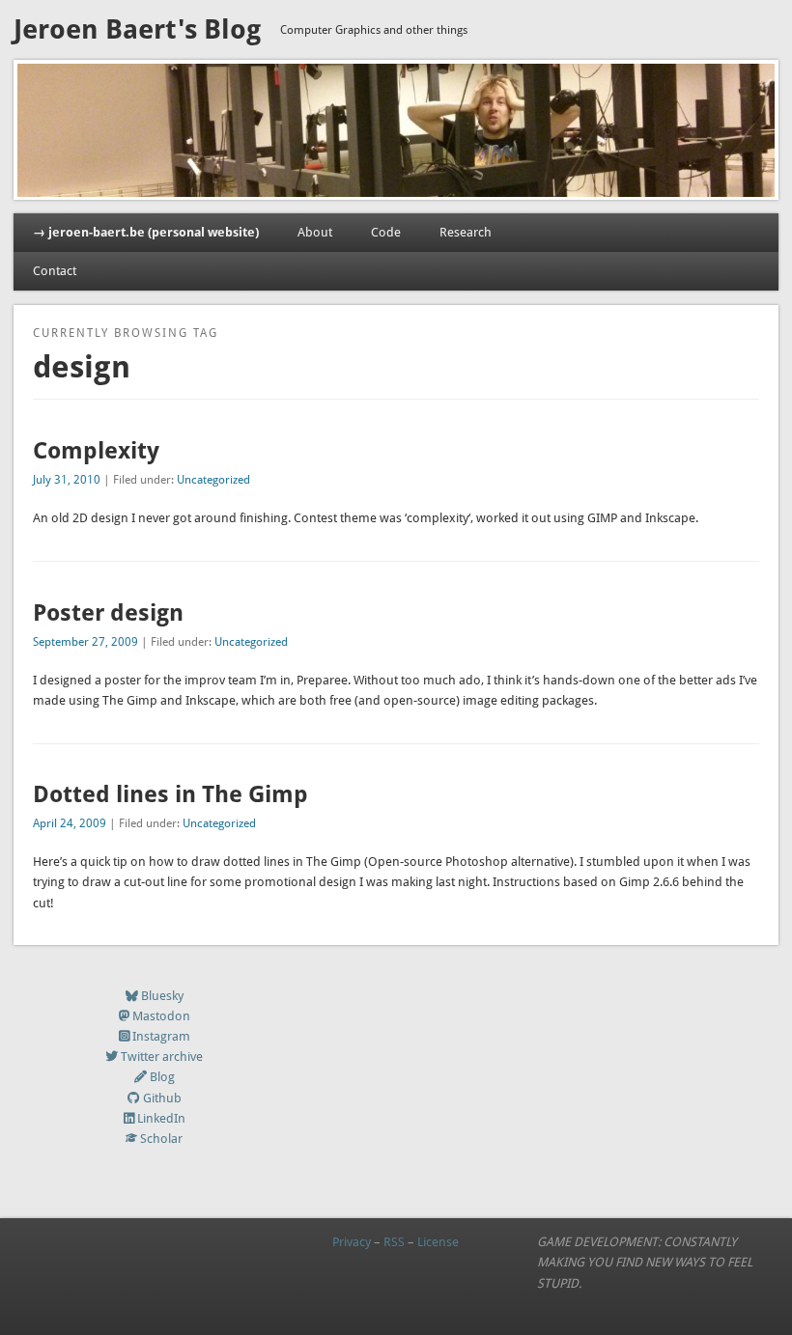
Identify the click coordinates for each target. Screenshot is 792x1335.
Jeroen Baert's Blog (137, 29)
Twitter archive (162, 1056)
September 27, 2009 (85, 642)
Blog (162, 1077)
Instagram (161, 1036)
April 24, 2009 (69, 823)
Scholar (161, 1138)
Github (162, 1098)
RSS (394, 1242)
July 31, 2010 (66, 480)
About (314, 232)
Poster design (108, 612)
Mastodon (161, 1016)
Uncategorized (213, 480)
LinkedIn (161, 1118)
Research (465, 232)
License (438, 1242)
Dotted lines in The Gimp (170, 794)
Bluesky (162, 995)
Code (386, 232)
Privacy (351, 1242)
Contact (54, 271)
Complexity (96, 450)
